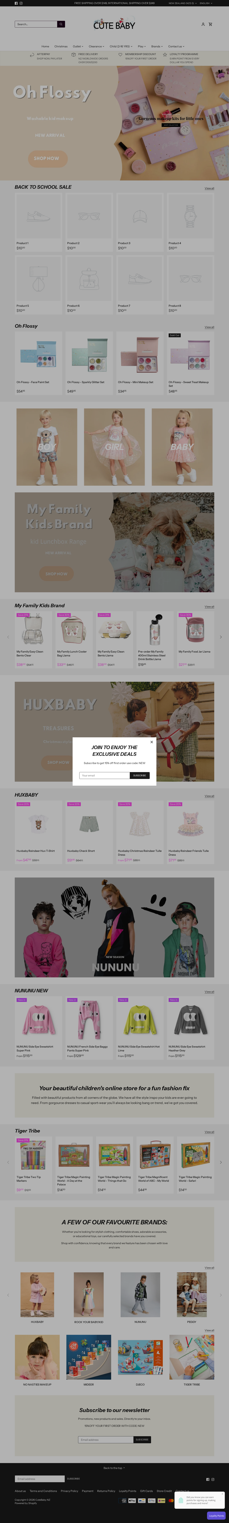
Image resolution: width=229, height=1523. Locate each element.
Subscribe (139, 775)
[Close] (151, 742)
